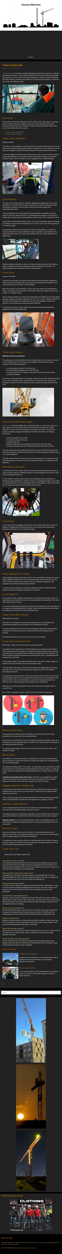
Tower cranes (6, 425)
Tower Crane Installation (28, 954)
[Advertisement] (31, 42)
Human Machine (31, 4)
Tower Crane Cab (8, 73)
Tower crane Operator (27, 968)
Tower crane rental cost (14, 134)
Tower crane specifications (15, 132)
